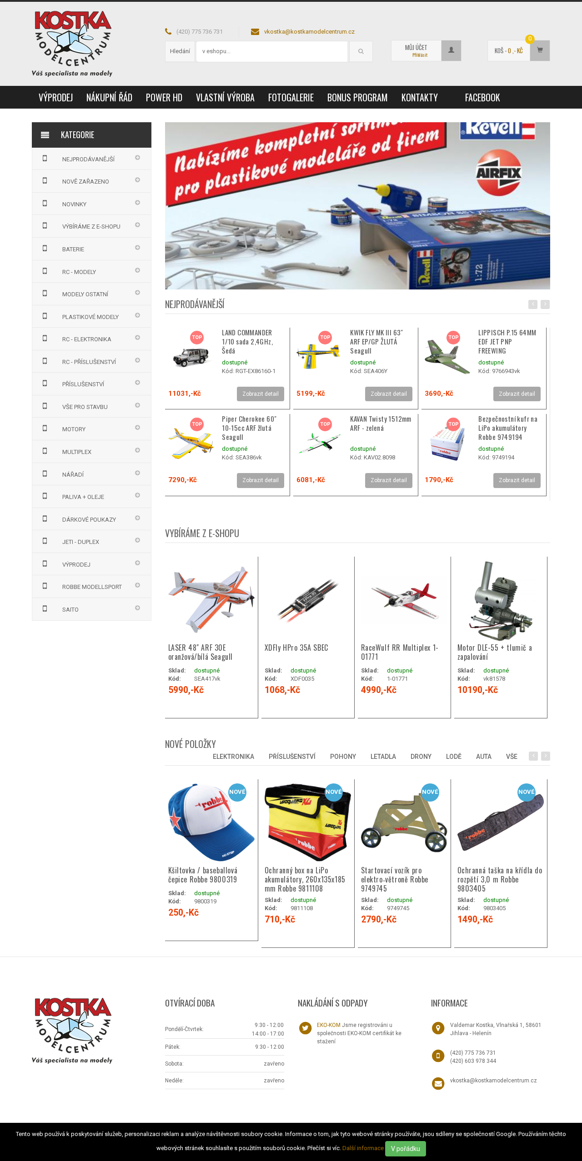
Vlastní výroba (225, 97)
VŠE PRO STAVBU (85, 407)
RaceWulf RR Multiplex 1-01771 (400, 652)
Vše (511, 756)
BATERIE (73, 249)
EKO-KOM (329, 1025)
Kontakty (419, 97)
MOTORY (73, 429)
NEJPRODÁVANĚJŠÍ (88, 159)
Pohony (343, 756)
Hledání (180, 51)
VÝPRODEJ (56, 97)
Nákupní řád (109, 97)
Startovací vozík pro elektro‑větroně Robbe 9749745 (395, 879)
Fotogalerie (291, 97)
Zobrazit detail (260, 394)
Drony (421, 756)
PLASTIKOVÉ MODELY (90, 317)
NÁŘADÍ (73, 474)
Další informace (363, 1148)
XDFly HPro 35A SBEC (296, 647)
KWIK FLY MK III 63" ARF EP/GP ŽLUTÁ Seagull (376, 341)
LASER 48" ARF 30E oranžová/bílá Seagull (200, 652)
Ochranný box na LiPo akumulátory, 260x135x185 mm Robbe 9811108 (305, 879)
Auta (484, 756)
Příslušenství (292, 756)
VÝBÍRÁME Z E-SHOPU (91, 226)
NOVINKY (74, 204)
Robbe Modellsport (92, 586)
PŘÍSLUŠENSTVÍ (83, 384)
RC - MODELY (79, 272)
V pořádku (405, 1148)
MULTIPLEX (76, 451)
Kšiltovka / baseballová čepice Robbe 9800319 (203, 875)
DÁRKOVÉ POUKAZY (89, 519)
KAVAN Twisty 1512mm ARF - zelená (380, 423)
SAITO (70, 609)
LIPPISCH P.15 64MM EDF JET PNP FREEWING (507, 341)
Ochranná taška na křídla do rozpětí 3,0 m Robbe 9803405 (499, 879)
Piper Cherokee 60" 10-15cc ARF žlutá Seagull (249, 428)
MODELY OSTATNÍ (85, 294)
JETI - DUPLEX (80, 541)
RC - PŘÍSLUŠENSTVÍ (89, 362)
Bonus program (357, 97)
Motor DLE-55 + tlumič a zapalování (494, 652)
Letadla (383, 756)
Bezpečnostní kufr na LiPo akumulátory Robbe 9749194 (507, 428)
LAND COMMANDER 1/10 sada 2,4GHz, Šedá (247, 341)
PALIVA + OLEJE (83, 496)
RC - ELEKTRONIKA (86, 339)
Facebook (482, 97)
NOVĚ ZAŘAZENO (85, 181)
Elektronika (233, 756)
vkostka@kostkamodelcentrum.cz (309, 31)
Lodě (454, 756)
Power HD (164, 97)
